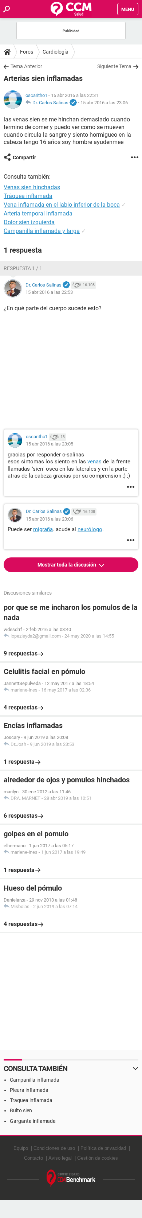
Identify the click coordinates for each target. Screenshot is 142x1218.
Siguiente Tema (114, 66)
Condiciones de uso (54, 1148)
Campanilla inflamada (34, 1080)
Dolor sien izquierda (29, 222)
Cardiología (55, 52)
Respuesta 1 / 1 (23, 268)
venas (94, 461)
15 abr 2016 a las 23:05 (49, 444)
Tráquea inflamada (28, 195)
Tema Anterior (26, 66)
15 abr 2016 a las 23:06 (104, 102)
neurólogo (90, 529)
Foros (26, 52)
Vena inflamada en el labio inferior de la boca (62, 204)
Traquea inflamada (31, 1100)
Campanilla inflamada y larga (42, 230)
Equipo (20, 1148)
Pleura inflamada (29, 1090)
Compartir (24, 157)
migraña (43, 529)
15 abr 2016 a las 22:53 (49, 292)
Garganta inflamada (33, 1121)
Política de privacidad (103, 1148)
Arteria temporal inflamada (38, 213)
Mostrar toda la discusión (67, 565)
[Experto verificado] (73, 103)
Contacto (33, 1158)
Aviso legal (60, 1158)
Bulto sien (21, 1110)
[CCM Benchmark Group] (71, 1178)
